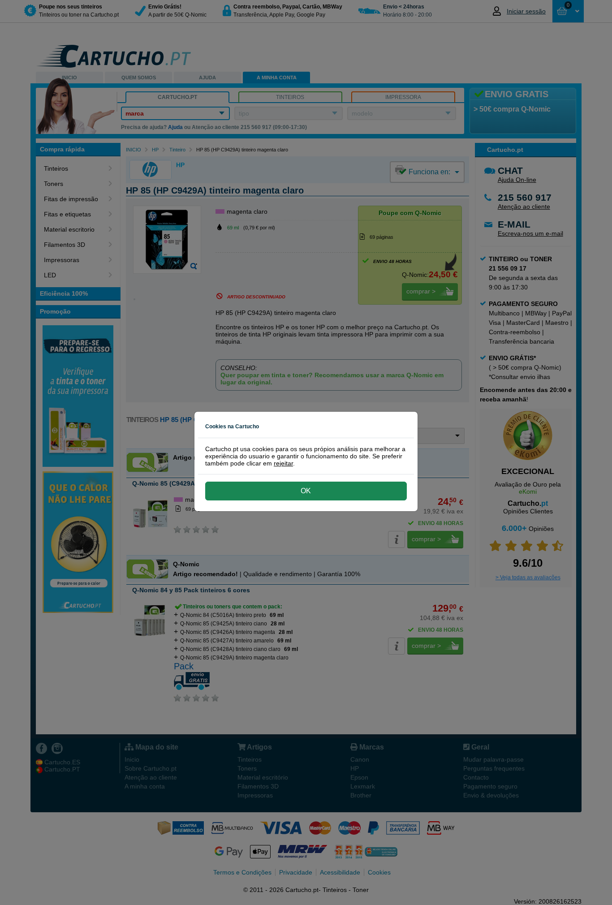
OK (306, 491)
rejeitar (283, 463)
